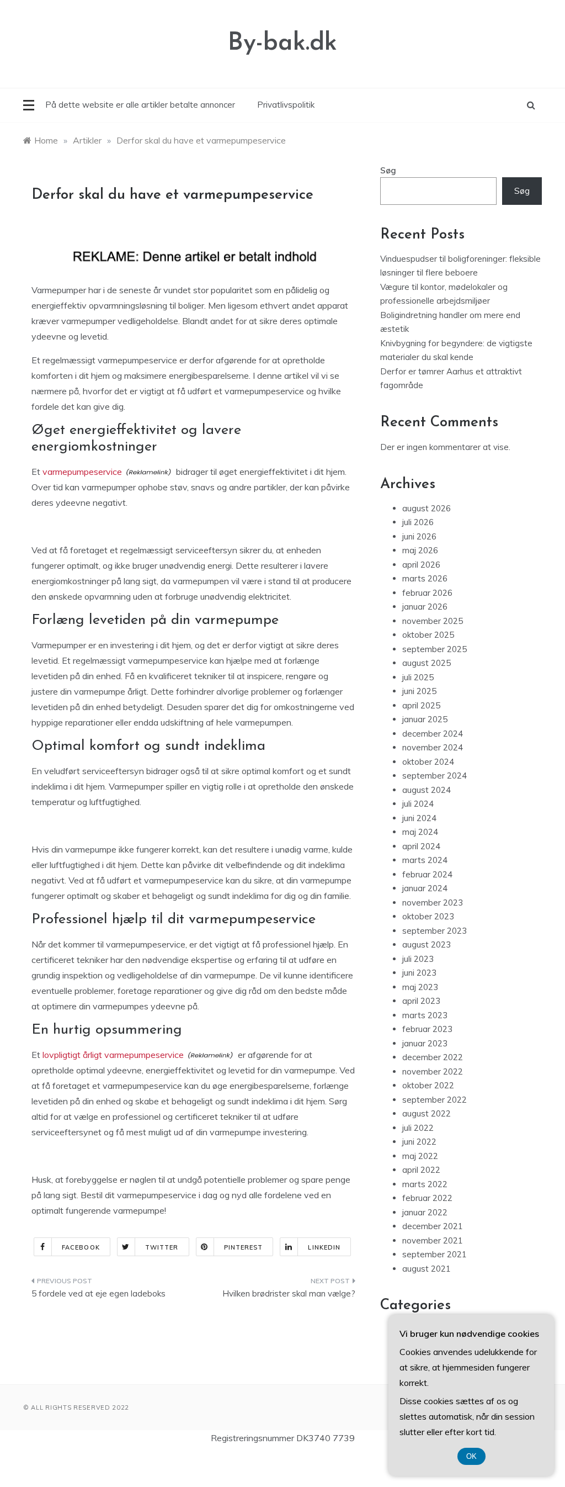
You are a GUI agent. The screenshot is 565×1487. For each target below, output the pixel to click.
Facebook (81, 1247)
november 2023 (432, 902)
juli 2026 (418, 522)
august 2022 (426, 1113)
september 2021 (434, 1254)
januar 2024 (424, 888)
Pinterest (243, 1247)
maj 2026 (420, 550)
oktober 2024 (428, 761)
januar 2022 (424, 1212)
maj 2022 (420, 1156)
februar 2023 (427, 1029)
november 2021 (432, 1240)
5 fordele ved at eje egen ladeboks (98, 1293)
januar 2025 (424, 719)
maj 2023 (420, 987)
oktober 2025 (428, 634)
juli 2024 (418, 803)
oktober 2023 (428, 916)
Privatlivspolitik (286, 104)
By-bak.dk (282, 43)
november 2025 (432, 621)
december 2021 (432, 1226)
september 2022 (434, 1099)
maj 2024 (420, 832)
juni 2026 (419, 536)
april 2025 (421, 705)
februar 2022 (427, 1198)
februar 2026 (427, 593)
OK (471, 1456)
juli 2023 (418, 959)
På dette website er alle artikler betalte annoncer (140, 104)
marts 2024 (424, 860)
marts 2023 (424, 1015)
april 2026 (421, 564)
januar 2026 (424, 606)
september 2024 (434, 775)
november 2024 (432, 747)
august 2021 (426, 1268)
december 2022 (432, 1057)
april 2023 (421, 1001)
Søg (388, 170)
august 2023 (426, 944)
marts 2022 (424, 1184)
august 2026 (426, 508)
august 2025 (426, 663)
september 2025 (434, 649)
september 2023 (434, 930)
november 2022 (432, 1071)
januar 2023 (424, 1043)
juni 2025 (419, 691)
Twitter (162, 1247)
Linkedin (324, 1247)
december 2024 (432, 733)
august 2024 (426, 790)
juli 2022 (418, 1128)
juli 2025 (418, 677)
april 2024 (421, 846)
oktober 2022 (428, 1085)
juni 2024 (419, 818)
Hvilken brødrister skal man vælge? (288, 1293)
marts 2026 (424, 578)
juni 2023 (419, 972)
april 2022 (421, 1170)
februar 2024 (427, 874)
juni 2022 (419, 1141)
